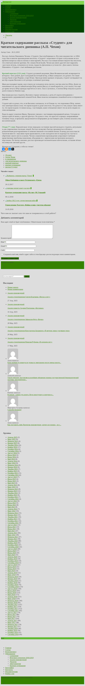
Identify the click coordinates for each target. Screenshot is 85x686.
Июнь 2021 (12, 529)
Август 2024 (12, 453)
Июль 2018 (12, 591)
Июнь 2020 (12, 553)
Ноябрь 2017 (12, 607)
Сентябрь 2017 (13, 611)
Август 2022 (12, 501)
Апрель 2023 (12, 485)
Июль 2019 (12, 567)
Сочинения (14, 13)
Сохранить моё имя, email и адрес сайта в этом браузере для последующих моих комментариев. (40, 254)
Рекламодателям (11, 29)
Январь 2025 (12, 443)
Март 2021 (11, 535)
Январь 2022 (12, 515)
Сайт (3, 250)
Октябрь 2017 (13, 609)
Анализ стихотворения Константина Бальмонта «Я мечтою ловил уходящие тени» (39, 331)
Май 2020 (11, 555)
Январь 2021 (12, 539)
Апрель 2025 (12, 437)
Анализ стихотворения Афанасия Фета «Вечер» (26, 319)
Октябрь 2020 (13, 545)
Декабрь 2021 (13, 517)
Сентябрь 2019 (13, 563)
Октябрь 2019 (13, 561)
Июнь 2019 (12, 569)
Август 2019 (12, 565)
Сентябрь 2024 (13, 451)
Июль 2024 (12, 455)
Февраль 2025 (13, 441)
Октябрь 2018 (13, 585)
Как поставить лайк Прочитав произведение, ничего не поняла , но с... (34, 425)
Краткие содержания (17, 23)
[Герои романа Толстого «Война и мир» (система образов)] (21, 201)
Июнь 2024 (12, 457)
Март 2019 (11, 575)
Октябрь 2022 (13, 497)
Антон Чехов (10, 157)
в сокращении (10, 159)
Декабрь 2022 (13, 493)
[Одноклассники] (6, 149)
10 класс (8, 155)
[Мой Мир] (9, 149)
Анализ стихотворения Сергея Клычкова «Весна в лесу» (29, 297)
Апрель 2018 (12, 597)
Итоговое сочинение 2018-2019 (22, 15)
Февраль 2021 (13, 537)
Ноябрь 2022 (12, 495)
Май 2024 (11, 459)
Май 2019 (11, 571)
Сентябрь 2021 (13, 523)
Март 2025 (11, 439)
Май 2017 (11, 618)
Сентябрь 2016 (13, 634)
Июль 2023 (12, 479)
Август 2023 (12, 477)
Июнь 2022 (12, 505)
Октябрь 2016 (13, 632)
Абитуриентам (15, 21)
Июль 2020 (12, 551)
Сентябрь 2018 (13, 587)
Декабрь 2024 (13, 445)
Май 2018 (11, 595)
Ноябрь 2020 (12, 543)
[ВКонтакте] (3, 149)
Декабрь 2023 (13, 469)
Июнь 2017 (12, 616)
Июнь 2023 (12, 481)
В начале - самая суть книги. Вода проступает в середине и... (31, 395)
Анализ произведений (18, 17)
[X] (12, 149)
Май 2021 (11, 531)
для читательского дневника (16, 161)
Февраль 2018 (13, 601)
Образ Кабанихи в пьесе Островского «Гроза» (23, 180)
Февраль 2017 (13, 624)
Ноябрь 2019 (12, 559)
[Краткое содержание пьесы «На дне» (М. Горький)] (18, 188)
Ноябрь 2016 (12, 630)
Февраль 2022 (13, 513)
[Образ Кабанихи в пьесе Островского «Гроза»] (19, 176)
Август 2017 (12, 613)
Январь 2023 (12, 491)
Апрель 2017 (12, 620)
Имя (3, 242)
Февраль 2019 (13, 577)
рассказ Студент (11, 167)
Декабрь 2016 (13, 628)
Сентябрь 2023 (13, 475)
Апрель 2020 (12, 557)
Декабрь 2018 (13, 581)
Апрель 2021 (12, 533)
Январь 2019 (12, 579)
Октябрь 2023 (13, 473)
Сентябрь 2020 (13, 547)
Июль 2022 (12, 503)
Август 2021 (12, 525)
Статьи (8, 8)
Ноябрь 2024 (12, 447)
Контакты (9, 27)
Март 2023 (11, 487)
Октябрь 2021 (13, 521)
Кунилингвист (10, 10)
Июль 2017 (12, 615)
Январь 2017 (12, 626)
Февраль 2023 (13, 489)
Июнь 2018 (12, 593)
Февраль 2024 (13, 465)
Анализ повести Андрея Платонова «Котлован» (26, 308)
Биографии (9, 25)
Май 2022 (11, 507)
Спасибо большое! (14, 410)
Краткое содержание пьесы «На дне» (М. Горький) (25, 192)
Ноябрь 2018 (12, 583)
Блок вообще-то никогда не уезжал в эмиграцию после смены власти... (34, 363)
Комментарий (6, 238)
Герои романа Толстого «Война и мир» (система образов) (28, 205)
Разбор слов (9, 31)
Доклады (13, 19)
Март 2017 (11, 622)
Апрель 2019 (12, 573)
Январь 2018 (12, 603)
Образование (10, 12)
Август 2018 (12, 589)
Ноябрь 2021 (12, 519)
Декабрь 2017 (13, 605)
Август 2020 (12, 549)
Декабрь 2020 (13, 541)
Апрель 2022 (12, 509)
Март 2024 (11, 463)
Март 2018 (11, 599)
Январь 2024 (12, 467)
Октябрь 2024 (13, 449)
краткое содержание (12, 165)
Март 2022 (11, 511)
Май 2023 (11, 483)
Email (3, 246)
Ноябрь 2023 (12, 471)
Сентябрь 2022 (13, 499)
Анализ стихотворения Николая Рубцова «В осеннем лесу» (30, 342)
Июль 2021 (12, 527)
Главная (8, 6)
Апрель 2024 (12, 461)
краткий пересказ (11, 163)
